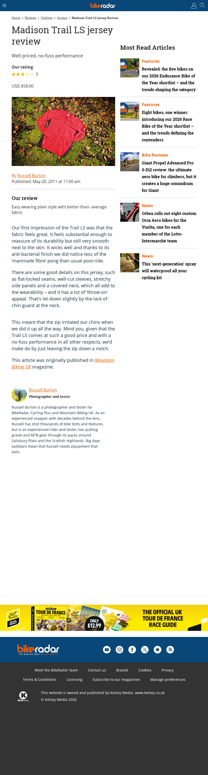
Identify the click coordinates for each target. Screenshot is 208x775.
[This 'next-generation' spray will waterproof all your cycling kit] (129, 262)
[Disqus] (90, 534)
